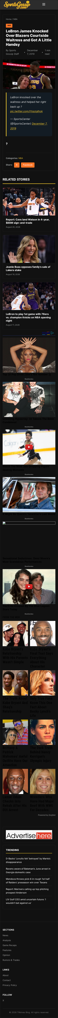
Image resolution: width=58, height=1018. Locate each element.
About (6, 975)
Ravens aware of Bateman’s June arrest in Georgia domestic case (28, 870)
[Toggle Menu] (43, 5)
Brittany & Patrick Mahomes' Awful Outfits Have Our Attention (15, 756)
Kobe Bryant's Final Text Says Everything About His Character (41, 658)
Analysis (7, 940)
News (5, 935)
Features (7, 950)
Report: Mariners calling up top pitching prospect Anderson (27, 891)
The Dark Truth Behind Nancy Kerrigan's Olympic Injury (41, 754)
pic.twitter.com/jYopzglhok (26, 111)
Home (8, 19)
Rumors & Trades (11, 960)
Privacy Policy (10, 985)
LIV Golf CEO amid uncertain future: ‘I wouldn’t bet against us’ (26, 901)
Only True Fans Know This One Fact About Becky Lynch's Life (41, 707)
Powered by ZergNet (46, 815)
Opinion (6, 955)
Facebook (27, 165)
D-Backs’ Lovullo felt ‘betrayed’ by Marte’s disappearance (28, 860)
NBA (15, 19)
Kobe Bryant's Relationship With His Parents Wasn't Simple (15, 655)
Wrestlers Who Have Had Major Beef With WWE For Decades (42, 803)
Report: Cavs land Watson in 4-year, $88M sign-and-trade (27, 221)
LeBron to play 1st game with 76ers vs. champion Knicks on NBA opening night (28, 317)
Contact (7, 980)
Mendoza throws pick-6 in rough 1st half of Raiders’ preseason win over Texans (27, 881)
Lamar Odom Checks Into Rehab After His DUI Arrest (15, 803)
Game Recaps (10, 945)
